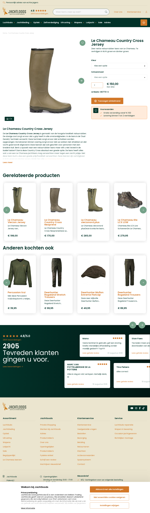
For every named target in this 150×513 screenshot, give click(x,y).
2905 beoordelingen (39, 14)
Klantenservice (134, 12)
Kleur (93, 60)
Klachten (81, 451)
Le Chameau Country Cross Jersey (21, 33)
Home (5, 33)
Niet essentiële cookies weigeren (109, 497)
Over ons (118, 12)
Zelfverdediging (51, 22)
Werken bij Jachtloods (50, 429)
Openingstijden (47, 447)
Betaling (81, 442)
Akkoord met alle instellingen (109, 489)
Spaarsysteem (84, 460)
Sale (100, 22)
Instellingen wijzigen (109, 505)
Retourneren (83, 447)
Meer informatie (28, 508)
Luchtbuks (8, 22)
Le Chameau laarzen (54, 159)
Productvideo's (47, 438)
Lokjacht (90, 22)
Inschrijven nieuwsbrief (50, 464)
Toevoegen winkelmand (109, 101)
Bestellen (81, 433)
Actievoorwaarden (86, 455)
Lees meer (8, 162)
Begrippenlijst (9, 455)
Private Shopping (48, 425)
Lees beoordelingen (12, 366)
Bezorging (81, 438)
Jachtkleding (23, 22)
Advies (107, 22)
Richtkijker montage (124, 438)
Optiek (36, 22)
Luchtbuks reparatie (124, 425)
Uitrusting (66, 22)
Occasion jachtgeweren (126, 433)
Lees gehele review (90, 353)
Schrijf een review (48, 460)
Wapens (78, 22)
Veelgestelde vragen (87, 429)
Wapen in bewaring (123, 429)
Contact (81, 464)
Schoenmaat (97, 72)
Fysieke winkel (46, 455)
